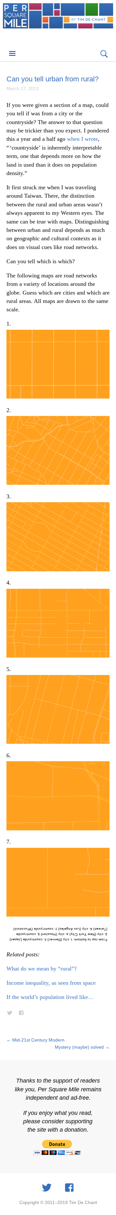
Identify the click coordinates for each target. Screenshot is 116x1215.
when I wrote (82, 139)
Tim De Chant (83, 1202)
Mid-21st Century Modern (35, 1040)
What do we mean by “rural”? (41, 968)
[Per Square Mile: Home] (58, 23)
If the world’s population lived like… (50, 997)
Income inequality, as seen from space (51, 983)
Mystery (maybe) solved (82, 1047)
